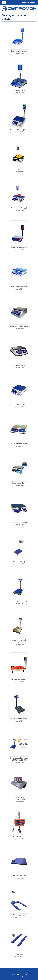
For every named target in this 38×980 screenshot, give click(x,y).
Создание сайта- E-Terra (19, 977)
